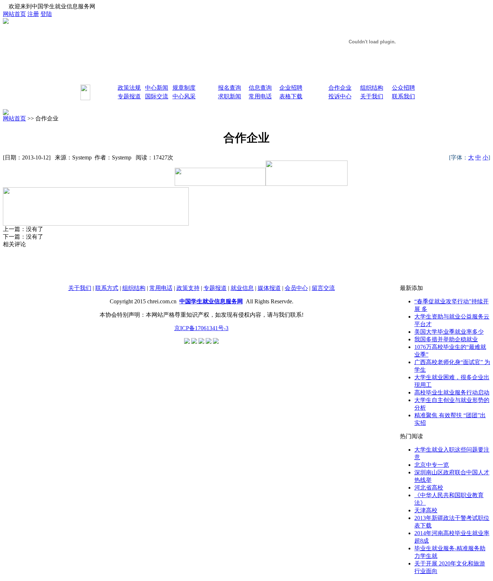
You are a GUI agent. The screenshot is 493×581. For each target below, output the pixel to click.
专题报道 (215, 288)
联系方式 (106, 288)
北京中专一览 (431, 465)
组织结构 (133, 288)
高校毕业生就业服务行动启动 (451, 392)
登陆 (46, 14)
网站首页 (14, 14)
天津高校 (425, 510)
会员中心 (296, 288)
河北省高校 (428, 487)
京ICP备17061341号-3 (201, 328)
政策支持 (188, 288)
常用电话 (161, 288)
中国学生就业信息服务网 (211, 301)
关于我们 (79, 288)
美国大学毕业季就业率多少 (449, 332)
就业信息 (242, 288)
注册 (33, 14)
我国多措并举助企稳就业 (446, 339)
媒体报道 (269, 288)
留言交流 (323, 288)
